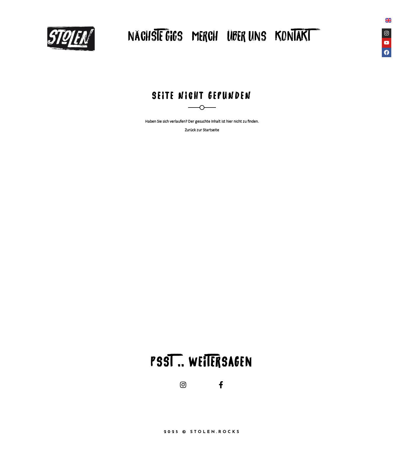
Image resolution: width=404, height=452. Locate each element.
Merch (205, 37)
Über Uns (246, 37)
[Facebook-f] (221, 385)
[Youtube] (386, 42)
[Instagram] (386, 33)
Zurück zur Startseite (202, 130)
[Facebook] (386, 52)
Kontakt (293, 37)
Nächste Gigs (155, 37)
